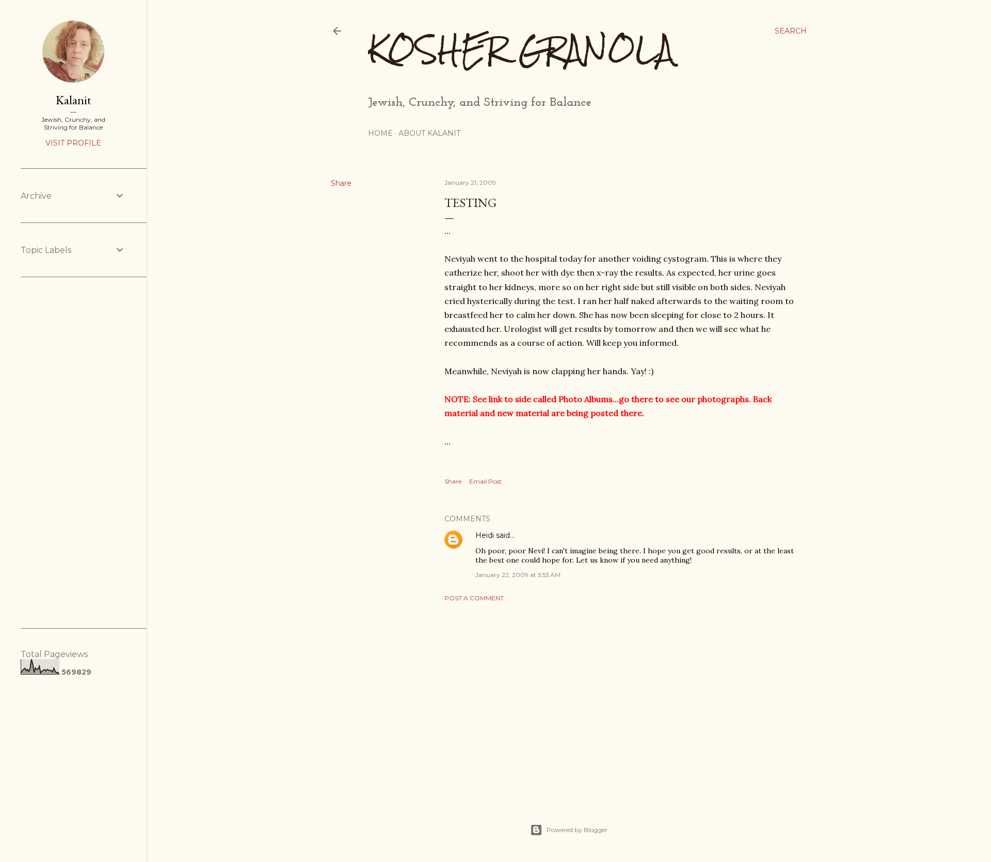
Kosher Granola (521, 49)
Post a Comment (474, 598)
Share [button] (341, 183)
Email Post (485, 481)
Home (380, 133)
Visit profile (73, 143)
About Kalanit (429, 133)
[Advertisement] (620, 700)
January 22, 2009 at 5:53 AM (518, 575)
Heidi (484, 535)
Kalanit (73, 100)
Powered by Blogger (577, 830)
